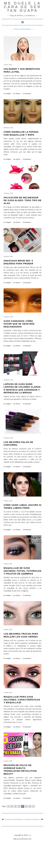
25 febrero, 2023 (8, 193)
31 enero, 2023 (8, 692)
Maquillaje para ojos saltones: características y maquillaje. (22, 700)
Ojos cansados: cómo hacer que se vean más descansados (19, 324)
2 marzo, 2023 (8, 64)
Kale (29, 835)
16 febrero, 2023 (8, 380)
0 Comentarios (27, 93)
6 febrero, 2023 (8, 564)
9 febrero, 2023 (8, 501)
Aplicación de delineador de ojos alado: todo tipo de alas (22, 200)
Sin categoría (7, 93)
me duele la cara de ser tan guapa (22, 6)
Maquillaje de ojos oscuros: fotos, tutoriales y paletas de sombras (22, 571)
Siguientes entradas (31, 819)
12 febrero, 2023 (8, 438)
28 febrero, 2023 (8, 127)
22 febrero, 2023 (8, 256)
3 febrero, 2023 (8, 629)
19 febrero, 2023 (8, 317)
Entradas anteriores (13, 819)
